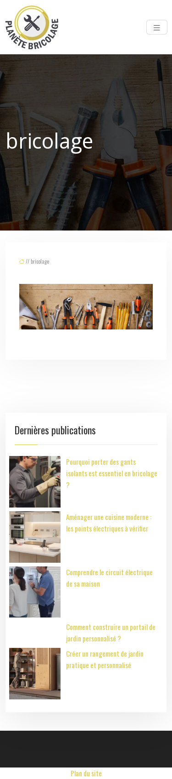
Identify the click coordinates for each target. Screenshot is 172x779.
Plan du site (86, 773)
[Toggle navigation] (156, 27)
